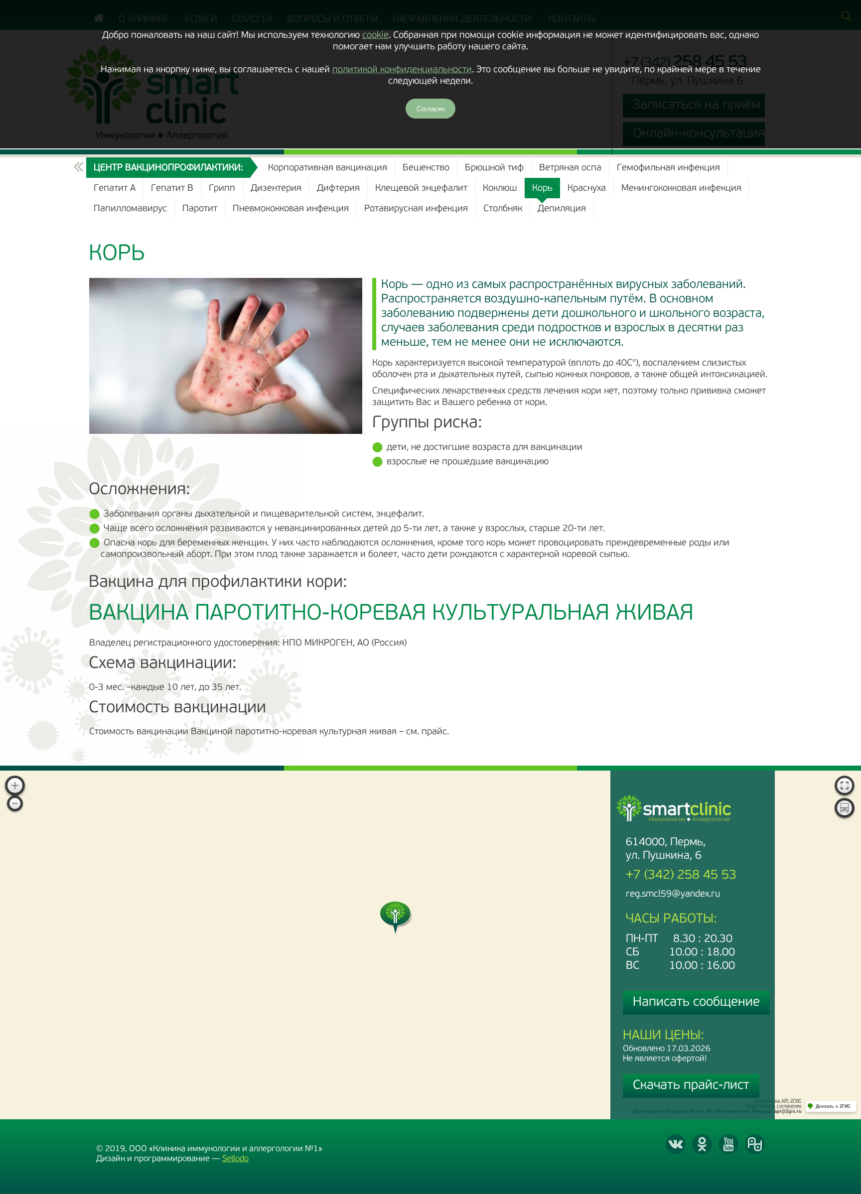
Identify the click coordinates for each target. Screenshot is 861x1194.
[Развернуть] (844, 787)
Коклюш (500, 188)
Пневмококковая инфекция (291, 209)
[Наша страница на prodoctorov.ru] (755, 1144)
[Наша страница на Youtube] (728, 1144)
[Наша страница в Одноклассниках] (702, 1144)
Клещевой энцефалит (421, 188)
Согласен (431, 109)
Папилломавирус (130, 209)
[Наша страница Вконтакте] (676, 1144)
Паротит (199, 209)
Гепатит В (172, 188)
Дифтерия (338, 188)
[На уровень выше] (78, 167)
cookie (375, 35)
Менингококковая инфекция (681, 188)
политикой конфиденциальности (402, 70)
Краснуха (587, 188)
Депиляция (562, 209)
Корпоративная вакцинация (327, 168)
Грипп (222, 188)
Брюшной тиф (494, 168)
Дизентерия (276, 188)
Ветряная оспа (570, 168)
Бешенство (426, 168)
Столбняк (502, 209)
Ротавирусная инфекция (416, 209)
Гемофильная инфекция (668, 168)
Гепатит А (115, 188)
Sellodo (235, 1159)
